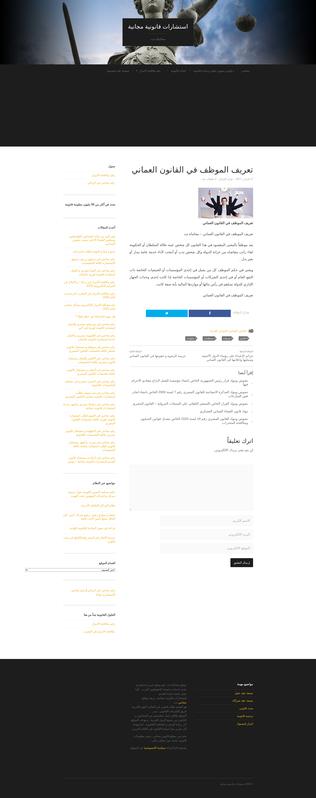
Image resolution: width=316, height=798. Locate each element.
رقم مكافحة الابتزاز (150, 70)
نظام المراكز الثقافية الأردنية (98, 505)
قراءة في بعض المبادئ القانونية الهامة (92, 528)
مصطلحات (208, 338)
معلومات (190, 338)
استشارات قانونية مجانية (158, 26)
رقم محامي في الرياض (101, 182)
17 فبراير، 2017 (244, 178)
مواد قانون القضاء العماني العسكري (224, 411)
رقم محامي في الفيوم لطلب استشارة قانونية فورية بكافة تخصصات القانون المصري (92, 419)
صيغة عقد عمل (244, 693)
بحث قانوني (246, 708)
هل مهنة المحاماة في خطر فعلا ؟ (95, 316)
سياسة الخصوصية (154, 747)
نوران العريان (226, 178)
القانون (243, 338)
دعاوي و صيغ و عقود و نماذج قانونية (213, 70)
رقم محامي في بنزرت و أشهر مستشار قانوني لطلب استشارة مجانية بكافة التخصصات (92, 446)
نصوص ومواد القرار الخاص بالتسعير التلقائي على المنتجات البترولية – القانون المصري (190, 403)
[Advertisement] (158, 121)
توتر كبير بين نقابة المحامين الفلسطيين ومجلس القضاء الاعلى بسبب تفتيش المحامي (92, 240)
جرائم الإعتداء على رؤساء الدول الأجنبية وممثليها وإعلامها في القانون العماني (227, 355)
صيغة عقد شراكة (242, 700)
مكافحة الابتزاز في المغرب (99, 631)
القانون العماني (238, 330)
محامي (245, 70)
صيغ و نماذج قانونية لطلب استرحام (94, 251)
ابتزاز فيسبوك (244, 723)
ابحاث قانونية (178, 70)
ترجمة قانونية (245, 716)
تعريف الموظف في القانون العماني (192, 169)
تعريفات (226, 338)
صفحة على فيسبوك (117, 70)
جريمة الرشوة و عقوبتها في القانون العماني (157, 354)
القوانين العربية (218, 330)
